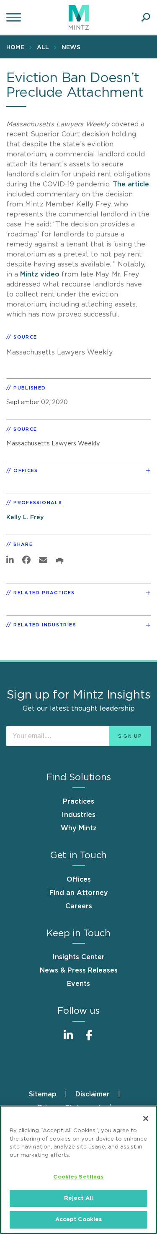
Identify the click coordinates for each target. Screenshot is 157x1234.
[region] (78, 1170)
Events (78, 983)
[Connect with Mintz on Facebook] (89, 1039)
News (71, 47)
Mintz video (39, 274)
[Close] (145, 1118)
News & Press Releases (79, 970)
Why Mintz (79, 828)
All (43, 47)
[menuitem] (17, 47)
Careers (78, 906)
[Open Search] (146, 17)
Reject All (78, 1198)
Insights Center (78, 957)
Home (15, 47)
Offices (79, 879)
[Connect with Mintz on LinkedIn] (68, 1039)
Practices (78, 801)
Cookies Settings (78, 1177)
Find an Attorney (78, 893)
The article (131, 184)
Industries (78, 815)
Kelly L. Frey (25, 517)
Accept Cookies (78, 1219)
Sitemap (43, 1094)
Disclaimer (92, 1094)
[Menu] (14, 17)
